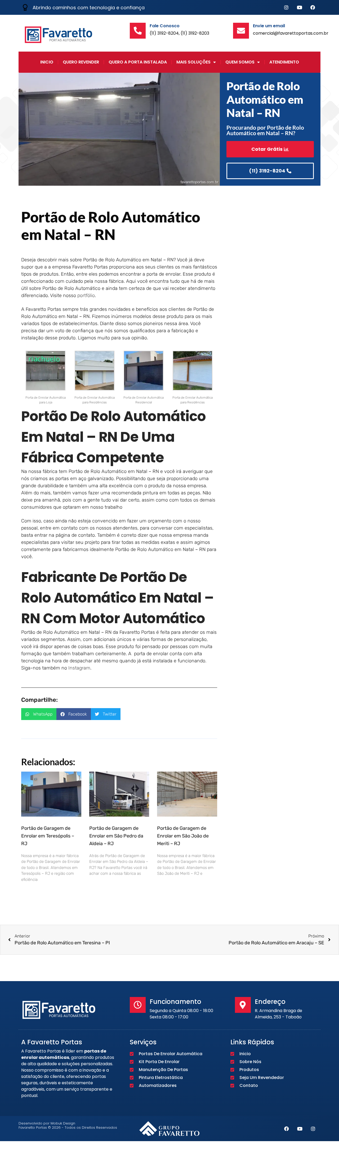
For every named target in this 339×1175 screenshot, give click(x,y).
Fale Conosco (165, 26)
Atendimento (284, 62)
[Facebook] (313, 7)
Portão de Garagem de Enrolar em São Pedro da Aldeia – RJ (116, 835)
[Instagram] (286, 7)
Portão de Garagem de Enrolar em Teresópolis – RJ (47, 835)
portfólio (86, 295)
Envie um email (269, 26)
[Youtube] (299, 7)
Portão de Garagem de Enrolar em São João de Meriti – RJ (183, 835)
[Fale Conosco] (138, 31)
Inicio (46, 62)
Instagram (79, 668)
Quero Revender (81, 62)
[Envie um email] (241, 31)
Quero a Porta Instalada (138, 62)
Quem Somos (240, 62)
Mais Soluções (193, 62)
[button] (38, 714)
